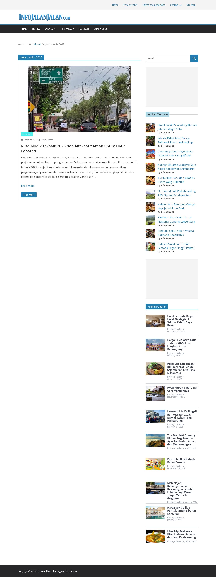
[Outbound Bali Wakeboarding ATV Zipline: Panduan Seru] (150, 194)
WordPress (71, 571)
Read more (28, 185)
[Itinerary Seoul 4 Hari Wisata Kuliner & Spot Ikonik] (150, 233)
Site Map (191, 4)
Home (115, 4)
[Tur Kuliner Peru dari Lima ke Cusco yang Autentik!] (150, 180)
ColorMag (55, 571)
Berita (36, 28)
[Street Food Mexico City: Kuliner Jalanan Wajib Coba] (150, 127)
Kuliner (84, 28)
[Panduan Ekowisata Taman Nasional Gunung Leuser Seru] (150, 220)
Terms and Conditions (153, 4)
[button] (54, 29)
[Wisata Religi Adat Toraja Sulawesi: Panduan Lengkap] (150, 141)
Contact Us (176, 4)
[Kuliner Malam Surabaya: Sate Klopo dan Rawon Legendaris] (150, 167)
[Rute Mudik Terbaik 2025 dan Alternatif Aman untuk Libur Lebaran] (79, 99)
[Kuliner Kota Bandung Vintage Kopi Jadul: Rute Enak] (150, 207)
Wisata (49, 28)
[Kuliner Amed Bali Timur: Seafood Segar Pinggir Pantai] (150, 246)
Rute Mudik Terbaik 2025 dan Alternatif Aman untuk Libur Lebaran (73, 148)
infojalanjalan (47, 139)
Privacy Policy (130, 4)
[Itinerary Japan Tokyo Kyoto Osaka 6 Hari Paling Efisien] (150, 154)
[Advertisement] (172, 87)
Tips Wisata (67, 28)
